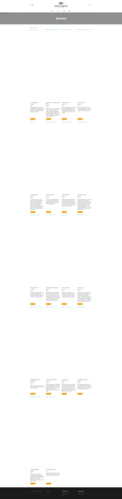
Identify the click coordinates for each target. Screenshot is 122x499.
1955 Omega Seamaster (50, 469)
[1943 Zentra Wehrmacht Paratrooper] (37, 342)
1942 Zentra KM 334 (66, 287)
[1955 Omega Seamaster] (53, 432)
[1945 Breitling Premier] (37, 432)
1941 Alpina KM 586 (34, 194)
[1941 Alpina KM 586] (37, 157)
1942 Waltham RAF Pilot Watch (52, 287)
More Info (33, 118)
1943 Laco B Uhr (80, 287)
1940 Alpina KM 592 (65, 102)
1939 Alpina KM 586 (34, 102)
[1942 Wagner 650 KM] (37, 250)
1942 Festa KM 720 (65, 194)
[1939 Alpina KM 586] (37, 65)
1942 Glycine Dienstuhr (81, 194)
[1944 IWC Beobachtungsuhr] (53, 342)
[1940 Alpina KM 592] (69, 65)
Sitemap (63, 495)
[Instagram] (32, 4)
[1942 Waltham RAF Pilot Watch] (53, 250)
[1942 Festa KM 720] (69, 157)
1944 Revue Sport (65, 379)
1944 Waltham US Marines (82, 379)
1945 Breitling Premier (34, 469)
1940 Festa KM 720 (81, 102)
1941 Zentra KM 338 (50, 194)
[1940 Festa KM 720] (84, 65)
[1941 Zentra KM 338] (53, 157)
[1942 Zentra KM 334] (69, 250)
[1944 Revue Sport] (69, 342)
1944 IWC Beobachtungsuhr (51, 379)
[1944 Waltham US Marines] (84, 342)
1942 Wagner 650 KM (34, 287)
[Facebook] (30, 4)
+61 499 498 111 (83, 494)
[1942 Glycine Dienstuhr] (84, 157)
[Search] (88, 4)
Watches (31, 384)
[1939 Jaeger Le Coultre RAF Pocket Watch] (53, 65)
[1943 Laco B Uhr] (84, 250)
